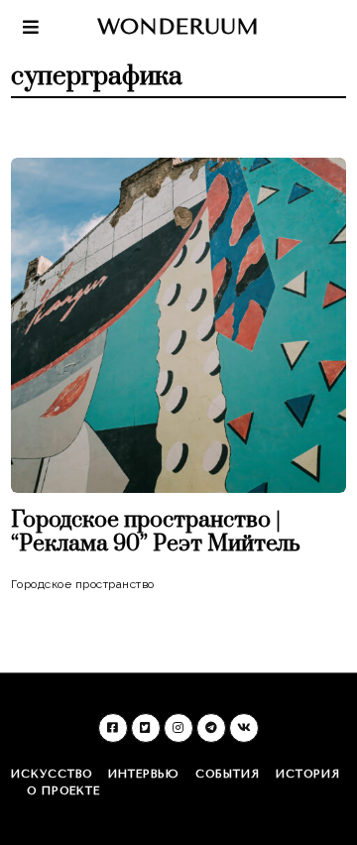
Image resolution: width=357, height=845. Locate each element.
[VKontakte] (244, 728)
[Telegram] (211, 728)
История (308, 774)
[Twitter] (146, 728)
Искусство (51, 774)
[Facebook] (113, 728)
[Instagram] (178, 728)
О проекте (63, 791)
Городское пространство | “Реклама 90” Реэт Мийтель (155, 532)
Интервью (143, 774)
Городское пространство (83, 584)
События (227, 774)
